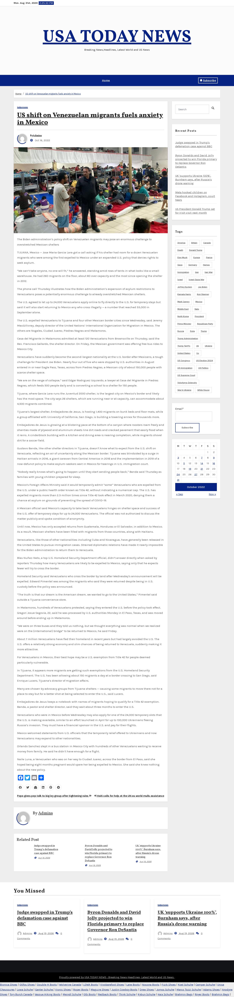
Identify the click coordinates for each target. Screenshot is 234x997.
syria (192, 331)
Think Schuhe (127, 994)
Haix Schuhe (165, 994)
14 (202, 463)
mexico (198, 301)
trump (204, 331)
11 (184, 463)
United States (183, 353)
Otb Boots (89, 994)
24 (178, 474)
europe (196, 257)
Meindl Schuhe (72, 994)
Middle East (183, 309)
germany (192, 265)
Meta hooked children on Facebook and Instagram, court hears (195, 196)
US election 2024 (204, 360)
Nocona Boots (150, 984)
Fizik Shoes (169, 984)
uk (197, 346)
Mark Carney (183, 301)
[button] (15, 80)
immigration (183, 272)
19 (190, 468)
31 (178, 479)
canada (207, 243)
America (181, 243)
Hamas (206, 265)
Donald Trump (195, 250)
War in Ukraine (184, 390)
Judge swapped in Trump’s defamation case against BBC (46, 849)
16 (214, 463)
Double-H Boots (47, 984)
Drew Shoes (147, 989)
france (209, 257)
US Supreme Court (186, 375)
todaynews (22, 107)
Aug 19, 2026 (44, 858)
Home (106, 80)
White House (203, 390)
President (199, 316)
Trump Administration (187, 338)
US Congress (183, 360)
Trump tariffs (183, 346)
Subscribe (209, 80)
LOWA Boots (90, 984)
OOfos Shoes (27, 984)
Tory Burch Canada (21, 994)
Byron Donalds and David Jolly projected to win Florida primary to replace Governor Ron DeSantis (98, 853)
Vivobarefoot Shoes (112, 984)
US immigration (184, 368)
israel (180, 279)
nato (197, 309)
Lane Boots (133, 984)
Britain (194, 243)
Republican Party (205, 324)
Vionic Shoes (63, 989)
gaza (179, 265)
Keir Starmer (203, 294)
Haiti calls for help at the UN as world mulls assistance (130, 795)
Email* (179, 408)
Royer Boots (202, 994)
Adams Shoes (211, 989)
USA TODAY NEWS (117, 37)
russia (180, 331)
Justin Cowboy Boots (124, 989)
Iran (197, 272)
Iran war (209, 272)
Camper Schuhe (205, 984)
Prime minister (184, 324)
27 (195, 474)
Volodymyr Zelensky (187, 382)
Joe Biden (202, 287)
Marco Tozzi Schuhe (188, 989)
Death (180, 250)
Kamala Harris (184, 294)
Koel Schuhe (185, 984)
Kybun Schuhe (146, 994)
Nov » (212, 494)
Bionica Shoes (8, 984)
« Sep (179, 494)
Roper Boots (80, 989)
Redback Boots (107, 994)
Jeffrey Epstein (184, 287)
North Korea (183, 316)
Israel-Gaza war (196, 279)
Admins (37, 135)
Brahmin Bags (184, 994)
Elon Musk (182, 257)
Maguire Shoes (100, 989)
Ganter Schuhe (44, 989)
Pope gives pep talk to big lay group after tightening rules (53, 795)
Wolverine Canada (70, 984)
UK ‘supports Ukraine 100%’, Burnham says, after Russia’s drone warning (193, 179)
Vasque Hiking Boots (47, 994)
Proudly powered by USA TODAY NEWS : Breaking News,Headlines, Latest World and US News (116, 977)
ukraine (208, 346)
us (197, 353)
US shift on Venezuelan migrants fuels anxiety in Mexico (53, 93)
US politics (203, 368)
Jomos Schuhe (165, 989)
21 (202, 468)
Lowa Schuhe (25, 989)
